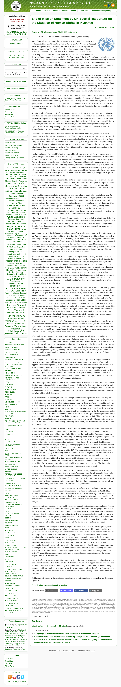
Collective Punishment (19, 181)
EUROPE (8, 437)
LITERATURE (9, 557)
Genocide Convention (16, 219)
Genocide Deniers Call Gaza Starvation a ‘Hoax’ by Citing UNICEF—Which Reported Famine (72, 636)
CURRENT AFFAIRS (11, 564)
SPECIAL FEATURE (11, 520)
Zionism (23, 333)
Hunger (23, 229)
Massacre (9, 261)
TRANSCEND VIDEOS (12, 350)
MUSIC (7, 559)
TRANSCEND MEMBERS (13, 375)
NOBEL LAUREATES (12, 362)
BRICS (16, 176)
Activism (10, 167)
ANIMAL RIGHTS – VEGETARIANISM (11, 572)
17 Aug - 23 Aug (16, 43)
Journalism (10, 254)
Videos (73, 10)
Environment (13, 205)
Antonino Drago (10, 636)
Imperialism (14, 231)
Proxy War (10, 291)
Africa (17, 168)
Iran (24, 244)
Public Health (20, 291)
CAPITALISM (9, 481)
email (50, 590)
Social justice (20, 300)
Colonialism (12, 183)
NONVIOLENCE (10, 373)
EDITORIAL (8, 342)
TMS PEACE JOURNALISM (14, 360)
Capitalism (10, 178)
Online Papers (9, 112)
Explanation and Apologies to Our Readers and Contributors (16, 625)
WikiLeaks (9, 333)
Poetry (21, 286)
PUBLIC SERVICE (11, 552)
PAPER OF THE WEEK (12, 352)
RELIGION (8, 523)
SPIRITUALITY (9, 588)
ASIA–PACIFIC (9, 416)
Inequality (23, 234)
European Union (13, 210)
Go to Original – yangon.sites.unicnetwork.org (50, 585)
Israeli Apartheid (19, 247)
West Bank (16, 328)
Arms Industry (20, 172)
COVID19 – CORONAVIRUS (14, 576)
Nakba (17, 268)
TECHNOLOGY (10, 392)
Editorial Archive (10, 109)
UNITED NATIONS (11, 469)
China (18, 179)
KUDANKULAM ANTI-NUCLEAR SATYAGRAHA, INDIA (15, 548)
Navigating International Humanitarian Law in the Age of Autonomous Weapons (66, 633)
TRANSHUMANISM (11, 525)
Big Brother (22, 174)
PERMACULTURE (11, 545)
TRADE (7, 538)
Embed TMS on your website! (16, 682)
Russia (21, 295)
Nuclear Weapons (16, 272)
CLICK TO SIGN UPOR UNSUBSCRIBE (16, 56)
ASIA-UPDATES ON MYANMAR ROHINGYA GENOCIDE (15, 422)
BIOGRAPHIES (10, 357)
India (22, 232)
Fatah (9, 212)
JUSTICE (8, 409)
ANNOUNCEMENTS (11, 355)
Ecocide (11, 201)
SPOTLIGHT (9, 448)
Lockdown (20, 259)
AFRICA (7, 397)
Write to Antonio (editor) (101, 10)
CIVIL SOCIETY (10, 562)
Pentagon (13, 286)
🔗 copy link (94, 590)
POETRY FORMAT (11, 591)
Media (17, 261)
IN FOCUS (8, 394)
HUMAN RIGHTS (10, 389)
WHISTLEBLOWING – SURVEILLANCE (12, 496)
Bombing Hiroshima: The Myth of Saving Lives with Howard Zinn (15, 643)
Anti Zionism (10, 172)
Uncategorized (9, 606)
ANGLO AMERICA (11, 404)
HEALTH (8, 493)
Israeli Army (13, 249)
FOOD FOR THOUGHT (12, 586)
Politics (9, 288)
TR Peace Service (11, 150)
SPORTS (8, 581)
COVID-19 (12, 188)
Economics (19, 201)
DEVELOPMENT (10, 540)
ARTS (7, 528)
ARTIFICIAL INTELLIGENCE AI (15, 478)
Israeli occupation (16, 250)
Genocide (19, 216)
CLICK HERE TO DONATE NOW (16, 21)
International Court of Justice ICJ (17, 237)
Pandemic (13, 283)
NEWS (7, 407)
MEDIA (7, 439)
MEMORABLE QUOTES (12, 402)
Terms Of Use (9, 661)
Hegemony (12, 226)
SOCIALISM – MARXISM (13, 486)
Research (23, 293)
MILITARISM (9, 384)
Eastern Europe (20, 198)
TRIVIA (7, 554)
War (8, 323)
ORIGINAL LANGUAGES (13, 598)
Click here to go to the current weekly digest (49, 625)
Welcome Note (9, 117)
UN (16, 313)
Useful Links (9, 658)
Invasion (18, 244)
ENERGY (8, 418)
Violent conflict (21, 321)
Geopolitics (13, 221)
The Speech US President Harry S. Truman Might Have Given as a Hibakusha (16, 631)
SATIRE (7, 511)
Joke (21, 252)
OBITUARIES (9, 593)
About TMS (83, 10)
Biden (15, 174)
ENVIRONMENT (10, 483)
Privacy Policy (9, 666)
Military (15, 263)
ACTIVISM (8, 399)
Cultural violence (16, 193)
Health (23, 224)
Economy (13, 203)
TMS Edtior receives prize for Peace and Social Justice (14, 127)
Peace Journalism (60, 10)
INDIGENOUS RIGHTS (12, 500)
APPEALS (8, 451)
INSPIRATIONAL (10, 583)
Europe (21, 208)
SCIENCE (8, 518)
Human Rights (13, 229)
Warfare (18, 326)
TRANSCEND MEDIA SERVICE (61, 3)
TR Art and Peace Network (13, 145)
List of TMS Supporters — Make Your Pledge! (16, 33)
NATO (24, 268)
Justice (18, 254)
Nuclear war (22, 270)
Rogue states (12, 295)
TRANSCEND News (11, 347)
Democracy (13, 196)
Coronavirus (11, 186)
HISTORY (8, 490)
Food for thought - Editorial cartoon (16, 213)
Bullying (23, 176)
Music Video (9, 268)
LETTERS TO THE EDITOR (13, 569)
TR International (10, 143)
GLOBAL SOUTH (10, 442)
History (21, 226)
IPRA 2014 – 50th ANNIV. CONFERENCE (13, 611)
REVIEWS (8, 509)
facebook (81, 590)
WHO (22, 331)
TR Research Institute (12, 153)
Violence (9, 321)
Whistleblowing (13, 331)
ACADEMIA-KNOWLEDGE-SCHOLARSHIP (14, 475)
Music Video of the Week (13, 615)
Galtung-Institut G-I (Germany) (14, 158)
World (16, 333)
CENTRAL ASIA (10, 434)
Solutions (17, 302)
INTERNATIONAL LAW (12, 461)
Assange (9, 174)
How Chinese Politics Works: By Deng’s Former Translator (15, 99)
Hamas (16, 223)
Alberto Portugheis (11, 642)
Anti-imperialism (20, 170)
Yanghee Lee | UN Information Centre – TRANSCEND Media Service (55, 32)
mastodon (67, 590)
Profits (23, 288)
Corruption (22, 186)
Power (17, 288)
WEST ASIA (8, 471)
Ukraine (10, 312)
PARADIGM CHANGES (12, 502)
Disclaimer (8, 663)
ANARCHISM (9, 543)
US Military (19, 318)
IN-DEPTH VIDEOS (11, 601)
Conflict (21, 183)
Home (38, 10)
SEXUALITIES (9, 567)
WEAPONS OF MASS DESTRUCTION (12, 378)
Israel (9, 246)
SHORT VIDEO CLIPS (12, 603)
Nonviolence (11, 270)
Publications (9, 114)
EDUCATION (9, 432)
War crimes (16, 323)
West (24, 326)
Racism (8, 293)
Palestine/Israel (16, 281)
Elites (19, 203)
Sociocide (9, 303)
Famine (23, 210)
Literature (11, 259)
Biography (9, 176)
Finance (15, 212)
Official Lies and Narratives (17, 275)
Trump (17, 310)
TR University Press (11, 155)
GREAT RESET (10, 533)
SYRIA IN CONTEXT (11, 466)
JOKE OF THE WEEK (12, 596)
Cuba (25, 191)
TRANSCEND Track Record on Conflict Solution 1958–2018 (15, 132)
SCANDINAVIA (10, 464)
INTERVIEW (9, 530)
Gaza (10, 216)
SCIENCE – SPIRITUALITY (13, 578)
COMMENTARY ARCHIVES (14, 608)
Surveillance (20, 308)
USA (19, 315)
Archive (47, 10)
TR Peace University (11, 148)
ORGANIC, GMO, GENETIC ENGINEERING (14, 505)
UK (22, 310)
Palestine (19, 278)
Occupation (10, 274)
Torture (11, 310)
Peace (20, 283)
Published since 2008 (86, 651)
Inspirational (11, 236)
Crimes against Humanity (15, 189)
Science (10, 298)
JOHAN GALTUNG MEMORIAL (15, 345)
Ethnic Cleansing (17, 206)
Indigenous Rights (12, 234)
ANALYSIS (8, 387)
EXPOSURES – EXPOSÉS (13, 488)
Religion (15, 293)
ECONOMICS (9, 535)
